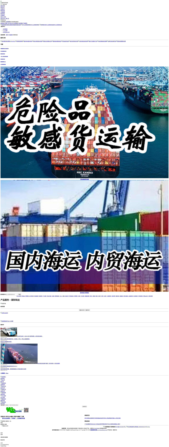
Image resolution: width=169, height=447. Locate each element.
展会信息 (100, 418)
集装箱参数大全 (3, 61)
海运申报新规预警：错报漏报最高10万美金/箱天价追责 (13, 369)
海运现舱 (20, 23)
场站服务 (36, 296)
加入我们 (118, 424)
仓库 (105, 296)
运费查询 (16, 23)
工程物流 (109, 296)
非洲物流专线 (3, 59)
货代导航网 (95, 418)
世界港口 (3, 378)
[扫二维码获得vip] (25, 412)
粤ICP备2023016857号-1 (120, 426)
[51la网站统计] (148, 426)
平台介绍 (109, 424)
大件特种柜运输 (3, 64)
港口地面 (126, 296)
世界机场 (3, 384)
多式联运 (135, 296)
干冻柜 (44, 296)
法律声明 (101, 424)
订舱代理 (150, 296)
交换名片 (3, 9)
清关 (64, 296)
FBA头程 (19, 296)
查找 (20, 294)
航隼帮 (8, 21)
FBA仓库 (3, 397)
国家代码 (3, 400)
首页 (7, 34)
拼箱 (94, 296)
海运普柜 (8, 41)
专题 (113, 418)
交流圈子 (3, 15)
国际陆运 (59, 41)
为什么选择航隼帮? (34, 24)
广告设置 (87, 424)
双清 (99, 296)
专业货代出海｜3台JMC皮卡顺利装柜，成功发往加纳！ (30, 336)
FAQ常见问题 (117, 418)
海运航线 (3, 394)
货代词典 (87, 418)
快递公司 (3, 391)
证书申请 (31, 296)
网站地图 (114, 424)
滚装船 (121, 296)
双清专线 (114, 41)
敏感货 (40, 296)
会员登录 (5, 29)
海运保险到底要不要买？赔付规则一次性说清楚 (49, 363)
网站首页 (3, 23)
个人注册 (5, 30)
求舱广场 (7, 23)
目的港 (113, 296)
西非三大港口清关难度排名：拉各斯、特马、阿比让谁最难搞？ (15, 339)
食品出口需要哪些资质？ (6, 341)
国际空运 (50, 41)
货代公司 (12, 23)
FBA (14, 41)
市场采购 (140, 296)
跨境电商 (57, 296)
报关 (97, 296)
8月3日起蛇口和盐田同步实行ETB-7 (9, 366)
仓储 (53, 296)
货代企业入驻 (6, 32)
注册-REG (87, 310)
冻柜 (79, 296)
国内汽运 (95, 41)
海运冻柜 (76, 41)
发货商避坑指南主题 (16, 24)
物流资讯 (3, 13)
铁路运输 (87, 296)
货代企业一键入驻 (5, 18)
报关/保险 (40, 41)
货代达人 (3, 7)
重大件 (67, 296)
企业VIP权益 (96, 424)
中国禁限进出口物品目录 (5, 48)
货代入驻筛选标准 (57, 24)
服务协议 (91, 424)
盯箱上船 (145, 296)
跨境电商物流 (3, 53)
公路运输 (130, 296)
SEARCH (84, 406)
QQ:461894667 (96, 428)
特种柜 (21, 41)
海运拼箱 (104, 41)
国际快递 (3, 5)
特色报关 (71, 296)
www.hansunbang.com (102, 430)
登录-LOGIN (82, 310)
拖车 (91, 296)
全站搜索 (91, 418)
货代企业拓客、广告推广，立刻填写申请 (13, 418)
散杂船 (117, 296)
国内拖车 (30, 41)
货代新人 (105, 418)
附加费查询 (109, 418)
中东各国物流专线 (3, 51)
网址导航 (3, 403)
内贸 (102, 296)
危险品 (67, 41)
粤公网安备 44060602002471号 (140, 426)
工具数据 (3, 12)
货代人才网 (3, 17)
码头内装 (49, 296)
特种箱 (27, 296)
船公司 (2, 381)
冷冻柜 (82, 296)
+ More (6, 373)
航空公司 (3, 387)
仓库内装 (85, 41)
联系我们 (105, 424)
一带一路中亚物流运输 (4, 56)
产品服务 (25, 23)
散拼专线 (3, 10)
